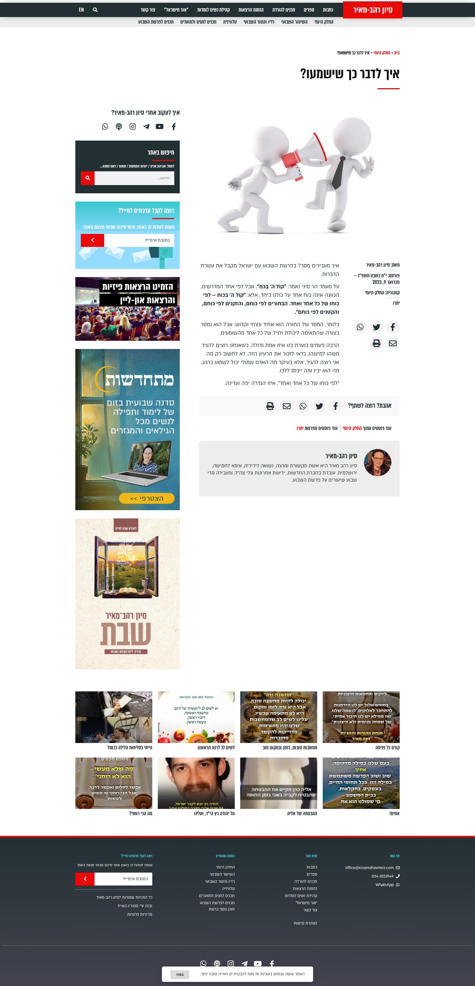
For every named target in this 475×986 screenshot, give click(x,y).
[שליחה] (92, 240)
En (81, 9)
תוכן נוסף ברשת (222, 909)
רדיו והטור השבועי (259, 22)
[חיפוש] (88, 178)
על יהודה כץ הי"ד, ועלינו (214, 813)
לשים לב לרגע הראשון (216, 747)
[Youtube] (160, 126)
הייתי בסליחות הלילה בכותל (129, 747)
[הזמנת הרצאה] (127, 309)
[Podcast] (119, 126)
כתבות (328, 9)
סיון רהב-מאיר (373, 10)
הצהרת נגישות (305, 923)
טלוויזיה (230, 22)
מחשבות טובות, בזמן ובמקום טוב (290, 747)
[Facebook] (173, 126)
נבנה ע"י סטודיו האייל (135, 906)
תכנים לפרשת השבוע (155, 22)
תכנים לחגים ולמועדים (198, 22)
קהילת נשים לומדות (213, 9)
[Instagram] (132, 126)
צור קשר (148, 9)
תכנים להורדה (283, 9)
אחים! (395, 813)
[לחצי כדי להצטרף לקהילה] (127, 429)
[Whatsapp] (105, 126)
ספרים (309, 9)
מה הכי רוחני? (140, 813)
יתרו (396, 303)
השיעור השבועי (294, 22)
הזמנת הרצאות (251, 9)
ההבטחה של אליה (302, 813)
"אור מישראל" (176, 9)
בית (397, 53)
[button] (95, 10)
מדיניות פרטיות (139, 914)
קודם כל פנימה (387, 747)
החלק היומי (323, 22)
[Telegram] (146, 126)
